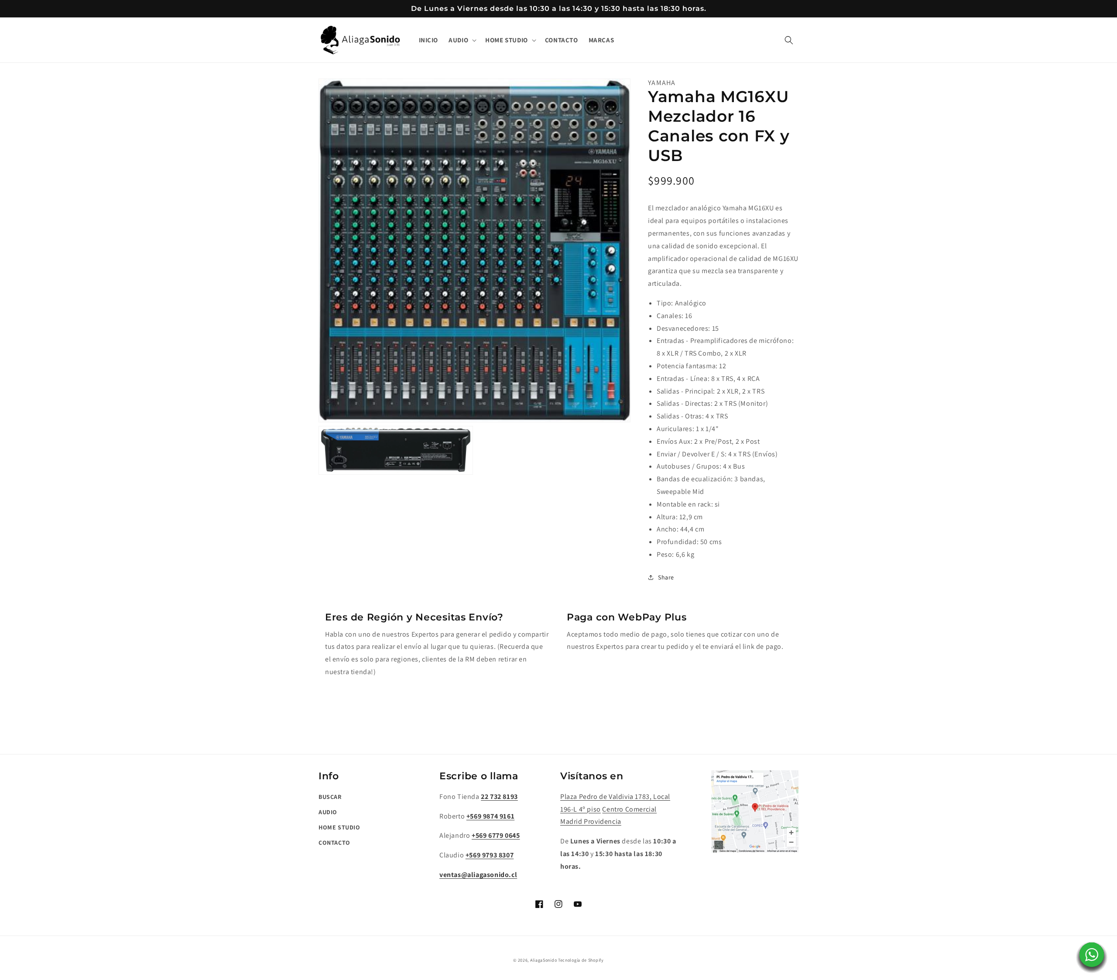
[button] (461, 40)
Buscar (330, 797)
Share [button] (666, 577)
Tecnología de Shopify (581, 960)
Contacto (334, 842)
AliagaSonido (543, 960)
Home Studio (339, 827)
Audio (328, 812)
